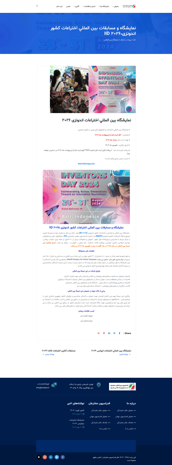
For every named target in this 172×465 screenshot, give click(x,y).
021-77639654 (43, 384)
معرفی (116, 6)
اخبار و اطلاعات (89, 6)
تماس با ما (129, 428)
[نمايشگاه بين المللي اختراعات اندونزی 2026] (119, 333)
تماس (68, 6)
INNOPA (99, 236)
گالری (77, 6)
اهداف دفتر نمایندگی (125, 422)
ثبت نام (60, 6)
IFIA (65, 236)
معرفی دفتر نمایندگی (125, 410)
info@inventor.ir (42, 388)
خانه (134, 40)
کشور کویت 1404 (77, 410)
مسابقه (114, 279)
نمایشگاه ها (104, 6)
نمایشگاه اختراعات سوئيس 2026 (76, 422)
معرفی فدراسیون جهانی (124, 416)
